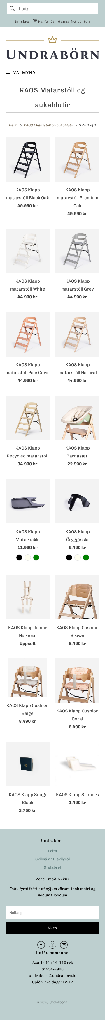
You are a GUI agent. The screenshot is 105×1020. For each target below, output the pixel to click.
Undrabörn (58, 1002)
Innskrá (22, 21)
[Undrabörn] (52, 47)
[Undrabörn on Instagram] (52, 945)
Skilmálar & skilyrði (52, 859)
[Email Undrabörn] (64, 945)
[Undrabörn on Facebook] (41, 945)
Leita (52, 851)
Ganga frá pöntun (74, 21)
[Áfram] (12, 8)
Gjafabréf (52, 867)
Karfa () (45, 21)
